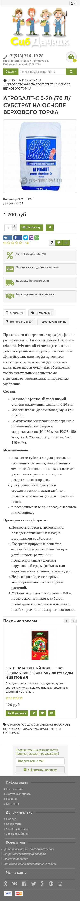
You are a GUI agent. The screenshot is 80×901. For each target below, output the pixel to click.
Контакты (12, 803)
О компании (14, 789)
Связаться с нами (17, 828)
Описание (17, 312)
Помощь (11, 798)
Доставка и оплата (54, 321)
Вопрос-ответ (21, 321)
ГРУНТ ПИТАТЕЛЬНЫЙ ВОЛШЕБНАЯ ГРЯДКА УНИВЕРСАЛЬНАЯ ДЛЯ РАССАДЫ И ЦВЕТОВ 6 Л (39, 672)
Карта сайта (14, 823)
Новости (11, 818)
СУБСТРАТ (39, 728)
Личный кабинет (17, 833)
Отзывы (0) (44, 312)
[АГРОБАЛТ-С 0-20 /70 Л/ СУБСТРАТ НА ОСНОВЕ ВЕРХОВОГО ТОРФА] (40, 156)
